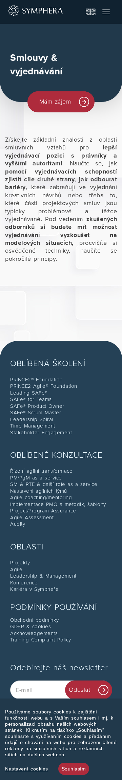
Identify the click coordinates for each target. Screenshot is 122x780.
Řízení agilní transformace (41, 471)
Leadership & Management (43, 576)
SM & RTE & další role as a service (53, 484)
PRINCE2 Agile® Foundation (43, 386)
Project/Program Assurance (43, 511)
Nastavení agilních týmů (38, 491)
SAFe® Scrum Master (35, 413)
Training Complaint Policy (40, 640)
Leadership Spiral (31, 419)
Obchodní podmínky (34, 620)
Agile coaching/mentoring (41, 497)
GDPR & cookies (30, 626)
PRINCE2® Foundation (36, 380)
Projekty (20, 563)
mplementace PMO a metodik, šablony (59, 504)
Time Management (32, 426)
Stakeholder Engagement (41, 433)
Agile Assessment (32, 517)
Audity (17, 524)
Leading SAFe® (28, 393)
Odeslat (79, 689)
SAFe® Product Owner (37, 406)
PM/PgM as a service (36, 478)
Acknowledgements (34, 633)
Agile (16, 569)
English (91, 12)
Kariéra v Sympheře (34, 589)
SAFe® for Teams (31, 399)
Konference (24, 583)
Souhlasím (74, 769)
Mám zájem (55, 101)
